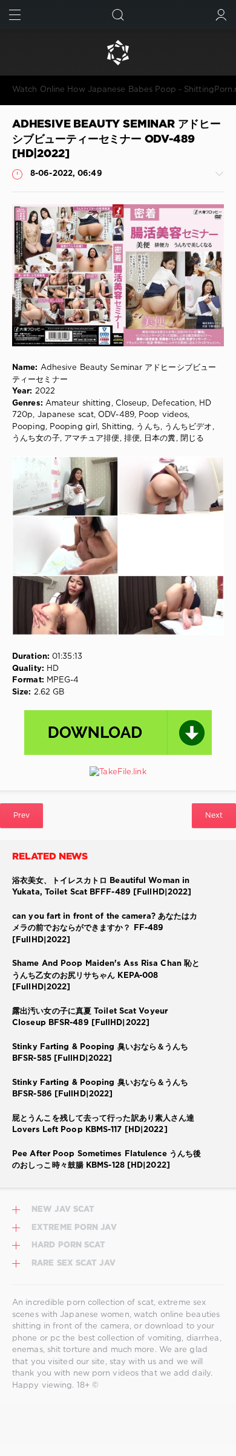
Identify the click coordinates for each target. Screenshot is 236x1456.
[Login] (221, 15)
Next (214, 815)
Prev (21, 815)
